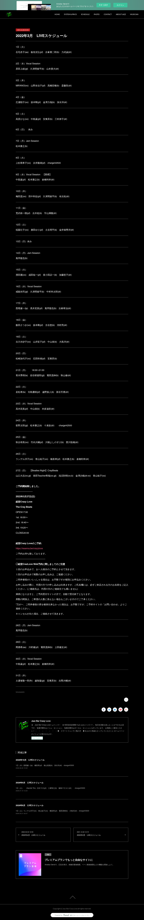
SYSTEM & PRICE (70, 14)
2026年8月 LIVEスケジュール (29, 805)
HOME (57, 14)
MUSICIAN (134, 14)
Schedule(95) (20, 692)
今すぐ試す (103, 5)
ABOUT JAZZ (121, 14)
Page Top (72, 897)
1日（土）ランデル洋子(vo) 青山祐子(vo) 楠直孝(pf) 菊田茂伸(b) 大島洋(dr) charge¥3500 (52, 810)
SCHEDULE (85, 14)
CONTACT (108, 14)
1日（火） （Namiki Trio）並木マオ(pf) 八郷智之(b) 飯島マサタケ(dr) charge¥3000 (50, 788)
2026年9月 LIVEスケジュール (29, 782)
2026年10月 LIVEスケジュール (30, 759)
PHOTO (97, 14)
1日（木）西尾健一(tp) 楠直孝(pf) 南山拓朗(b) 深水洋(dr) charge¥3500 (45, 765)
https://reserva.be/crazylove (29, 548)
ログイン (120, 5)
